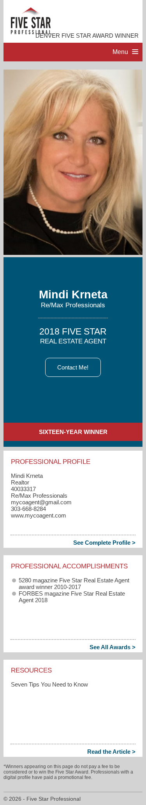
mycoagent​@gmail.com (41, 502)
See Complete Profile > (104, 542)
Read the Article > (111, 751)
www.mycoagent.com (38, 515)
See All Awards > (112, 647)
